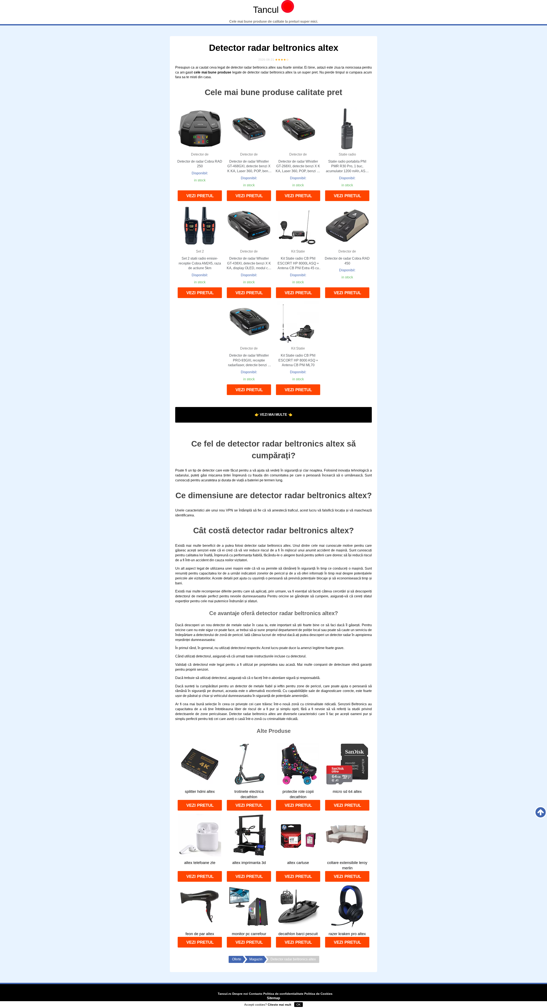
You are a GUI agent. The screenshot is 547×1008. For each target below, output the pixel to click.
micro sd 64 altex (347, 791)
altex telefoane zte (199, 863)
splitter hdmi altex (200, 791)
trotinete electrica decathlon (249, 794)
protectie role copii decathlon (298, 794)
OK (298, 1004)
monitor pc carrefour (249, 934)
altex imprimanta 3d (249, 863)
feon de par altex (199, 934)
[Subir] (541, 812)
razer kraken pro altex (347, 934)
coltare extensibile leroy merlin (347, 865)
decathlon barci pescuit (298, 934)
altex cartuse (298, 863)
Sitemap (273, 998)
